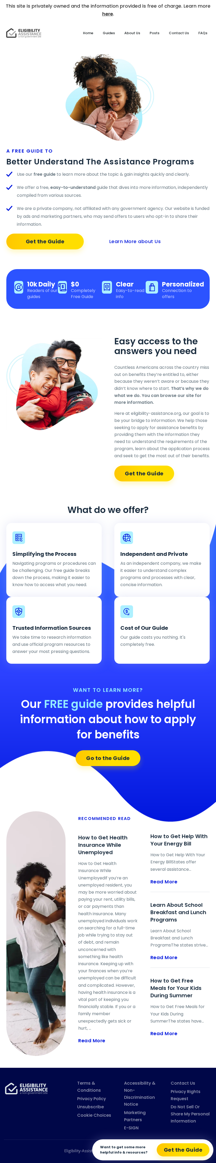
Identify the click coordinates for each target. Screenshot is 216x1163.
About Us (132, 33)
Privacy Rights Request (185, 1095)
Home (88, 33)
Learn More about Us (135, 241)
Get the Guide (45, 241)
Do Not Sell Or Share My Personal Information (190, 1114)
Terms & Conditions (89, 1086)
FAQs (202, 33)
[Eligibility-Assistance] (26, 1088)
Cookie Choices (94, 1115)
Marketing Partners (135, 1116)
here (107, 14)
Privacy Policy (91, 1099)
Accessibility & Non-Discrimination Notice (139, 1093)
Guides (109, 33)
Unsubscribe (90, 1107)
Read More (91, 1040)
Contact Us (179, 33)
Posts (154, 33)
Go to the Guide (108, 758)
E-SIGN (131, 1128)
